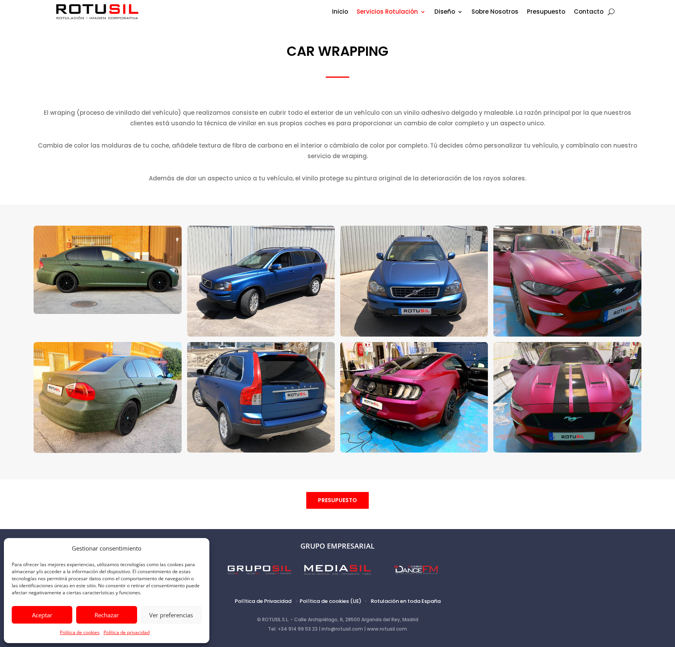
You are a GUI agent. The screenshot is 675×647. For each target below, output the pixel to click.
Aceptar (42, 615)
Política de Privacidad (263, 601)
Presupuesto (546, 12)
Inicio (340, 12)
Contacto (589, 12)
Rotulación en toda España (406, 601)
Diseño (444, 12)
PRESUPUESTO (337, 500)
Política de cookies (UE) (330, 601)
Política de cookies (80, 632)
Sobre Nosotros (494, 12)
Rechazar (107, 615)
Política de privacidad (127, 632)
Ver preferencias (171, 615)
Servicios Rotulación (387, 12)
